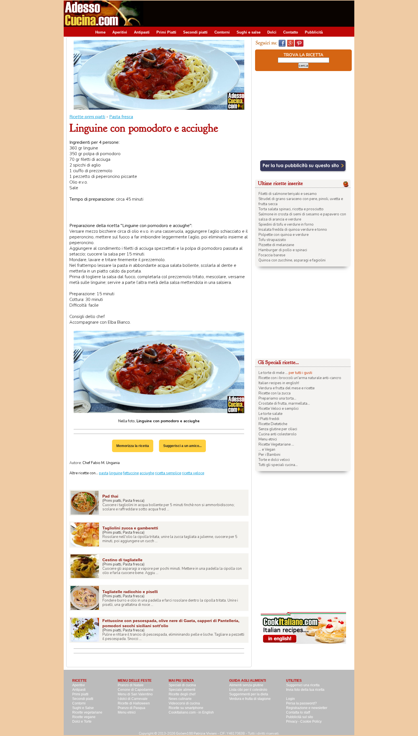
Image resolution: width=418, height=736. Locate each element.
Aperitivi (119, 32)
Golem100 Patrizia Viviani (196, 733)
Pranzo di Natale (131, 685)
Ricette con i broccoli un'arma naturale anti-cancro (299, 378)
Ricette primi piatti (87, 117)
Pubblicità (314, 32)
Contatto (290, 32)
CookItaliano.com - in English (191, 712)
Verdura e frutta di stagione (250, 699)
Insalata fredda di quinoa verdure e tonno (292, 229)
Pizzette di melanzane (276, 245)
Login (290, 699)
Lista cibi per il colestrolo (248, 690)
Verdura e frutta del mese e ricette (286, 388)
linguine (115, 473)
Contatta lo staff (298, 712)
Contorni (222, 32)
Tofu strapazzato (272, 239)
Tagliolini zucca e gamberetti (130, 528)
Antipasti (142, 32)
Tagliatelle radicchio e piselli (130, 591)
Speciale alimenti (182, 690)
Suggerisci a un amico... (182, 446)
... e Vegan (266, 449)
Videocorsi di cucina (184, 703)
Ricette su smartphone (186, 708)
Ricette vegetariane (87, 712)
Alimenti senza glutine (246, 685)
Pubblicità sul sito (299, 717)
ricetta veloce (193, 473)
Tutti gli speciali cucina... (278, 464)
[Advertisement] (250, 13)
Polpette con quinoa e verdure (283, 234)
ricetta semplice (168, 473)
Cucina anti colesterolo (277, 434)
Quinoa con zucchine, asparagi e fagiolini (292, 260)
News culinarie (180, 699)
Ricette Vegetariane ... (276, 444)
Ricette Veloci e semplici (278, 408)
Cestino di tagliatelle (122, 560)
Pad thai (110, 496)
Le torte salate (270, 413)
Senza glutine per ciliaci (277, 429)
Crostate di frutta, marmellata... (284, 403)
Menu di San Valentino (135, 694)
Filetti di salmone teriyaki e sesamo (287, 193)
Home (100, 32)
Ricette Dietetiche (272, 424)
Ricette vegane (84, 717)
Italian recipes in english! (278, 383)
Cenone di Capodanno (135, 690)
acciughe (147, 473)
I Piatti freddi (268, 418)
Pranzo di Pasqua (131, 708)
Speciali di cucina (182, 685)
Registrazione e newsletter (306, 708)
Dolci (271, 32)
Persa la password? (301, 703)
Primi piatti (80, 694)
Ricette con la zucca (274, 393)
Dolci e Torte (82, 721)
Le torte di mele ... (273, 372)
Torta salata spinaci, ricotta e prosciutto (291, 209)
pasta (103, 473)
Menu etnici (267, 439)
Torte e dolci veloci (274, 459)
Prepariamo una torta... (277, 398)
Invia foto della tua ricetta (305, 690)
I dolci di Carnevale (133, 699)
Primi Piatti (166, 32)
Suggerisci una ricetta (303, 685)
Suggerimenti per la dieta (248, 694)
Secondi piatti (195, 32)
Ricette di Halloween (134, 703)
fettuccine (131, 473)
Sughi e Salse (83, 708)
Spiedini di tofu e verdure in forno (286, 224)
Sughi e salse (248, 32)
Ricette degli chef (182, 694)
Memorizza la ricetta (132, 446)
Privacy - (293, 721)
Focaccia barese (271, 255)
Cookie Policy (311, 721)
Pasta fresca (121, 117)
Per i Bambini (269, 454)
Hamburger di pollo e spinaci (282, 250)
